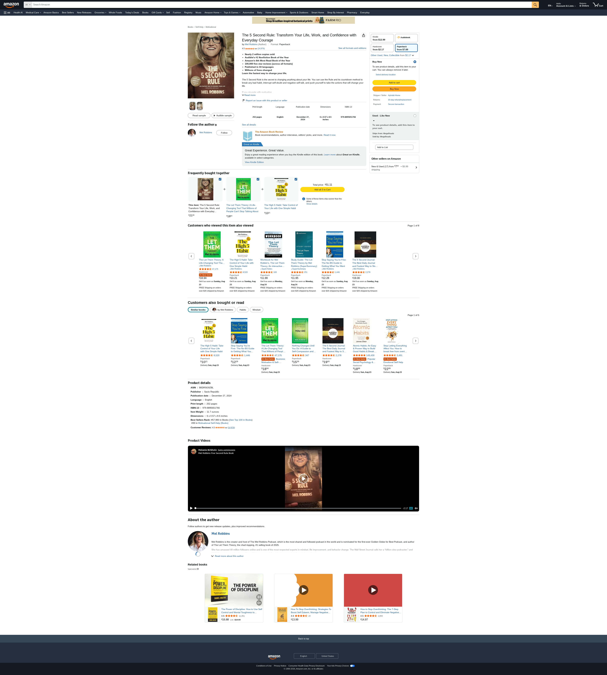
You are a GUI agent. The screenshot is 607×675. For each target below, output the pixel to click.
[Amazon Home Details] (220, 12)
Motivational (211, 27)
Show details (311, 204)
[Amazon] (12, 5)
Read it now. (330, 135)
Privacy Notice (280, 666)
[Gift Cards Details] (163, 12)
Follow (224, 132)
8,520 (216, 355)
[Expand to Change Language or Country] (312, 656)
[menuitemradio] (411, 508)
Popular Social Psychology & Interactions (364, 361)
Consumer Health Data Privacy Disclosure (306, 666)
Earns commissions (226, 450)
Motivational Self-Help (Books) (213, 423)
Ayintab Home (394, 95)
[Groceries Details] (105, 12)
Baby (259, 12)
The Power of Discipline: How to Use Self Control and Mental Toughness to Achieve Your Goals (241, 611)
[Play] (190, 508)
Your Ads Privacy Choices (338, 666)
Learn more (330, 154)
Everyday (365, 12)
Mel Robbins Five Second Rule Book (216, 453)
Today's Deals (132, 12)
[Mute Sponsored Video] (259, 603)
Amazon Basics (51, 12)
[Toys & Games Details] (239, 12)
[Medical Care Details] (40, 12)
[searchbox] (282, 5)
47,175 (278, 355)
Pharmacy (352, 12)
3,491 (399, 355)
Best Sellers (68, 12)
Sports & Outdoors (299, 12)
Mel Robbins (251, 44)
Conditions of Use (264, 666)
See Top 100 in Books (241, 420)
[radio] (382, 38)
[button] (7, 12)
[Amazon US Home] (274, 657)
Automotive (248, 12)
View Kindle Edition (254, 162)
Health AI (18, 12)
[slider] (298, 508)
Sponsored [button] (192, 569)
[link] (243, 189)
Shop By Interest (335, 12)
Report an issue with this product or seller (266, 100)
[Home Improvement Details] (286, 12)
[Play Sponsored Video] (303, 590)
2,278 (338, 355)
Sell (168, 12)
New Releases (84, 12)
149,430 (370, 355)
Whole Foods (115, 12)
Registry (188, 12)
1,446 (247, 355)
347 (307, 355)
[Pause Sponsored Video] (259, 597)
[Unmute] (416, 508)
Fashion (177, 12)
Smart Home (317, 12)
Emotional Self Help (393, 361)
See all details (249, 124)
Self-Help (199, 27)
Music (198, 12)
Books (145, 12)
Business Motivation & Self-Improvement (273, 361)
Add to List (382, 147)
